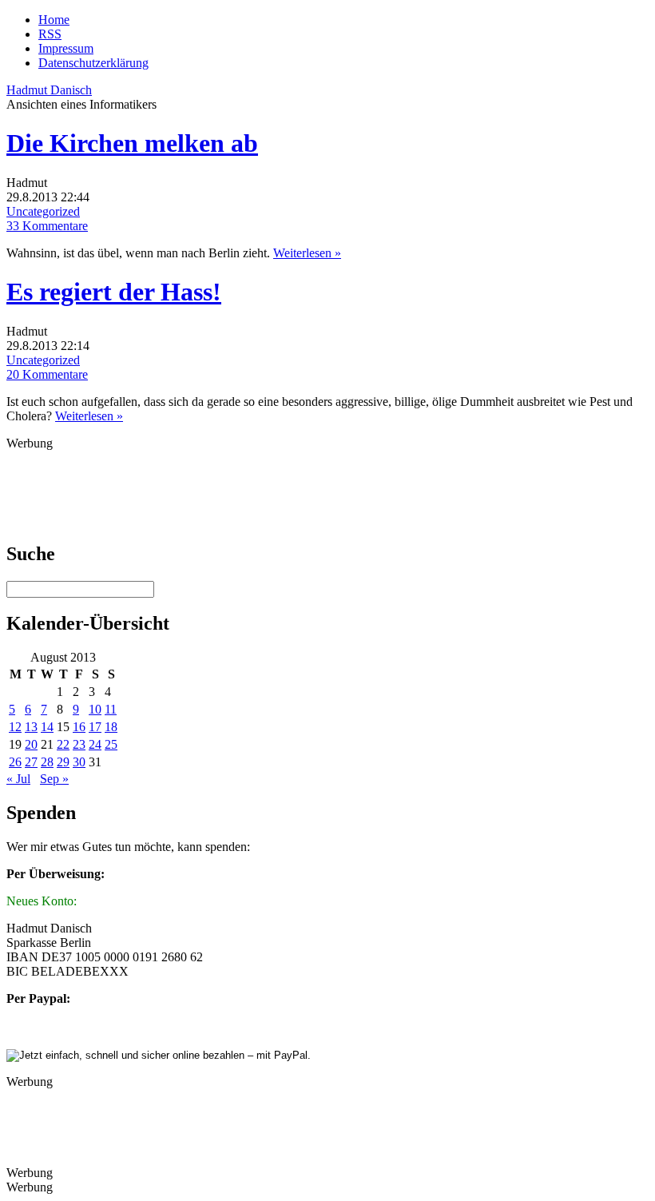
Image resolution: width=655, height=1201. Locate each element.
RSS (50, 34)
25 (111, 744)
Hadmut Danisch (49, 90)
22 (63, 744)
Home (53, 19)
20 (31, 744)
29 (63, 762)
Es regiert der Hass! (113, 291)
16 (79, 727)
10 (95, 709)
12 (15, 727)
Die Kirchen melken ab (132, 143)
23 (79, 744)
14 (47, 727)
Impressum (65, 48)
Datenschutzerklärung (93, 63)
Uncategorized (43, 211)
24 (95, 744)
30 (79, 762)
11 (111, 709)
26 (15, 762)
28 (47, 762)
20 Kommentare (47, 374)
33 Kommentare (47, 226)
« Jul (18, 778)
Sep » (54, 778)
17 (95, 727)
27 (31, 762)
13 (31, 727)
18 (111, 727)
